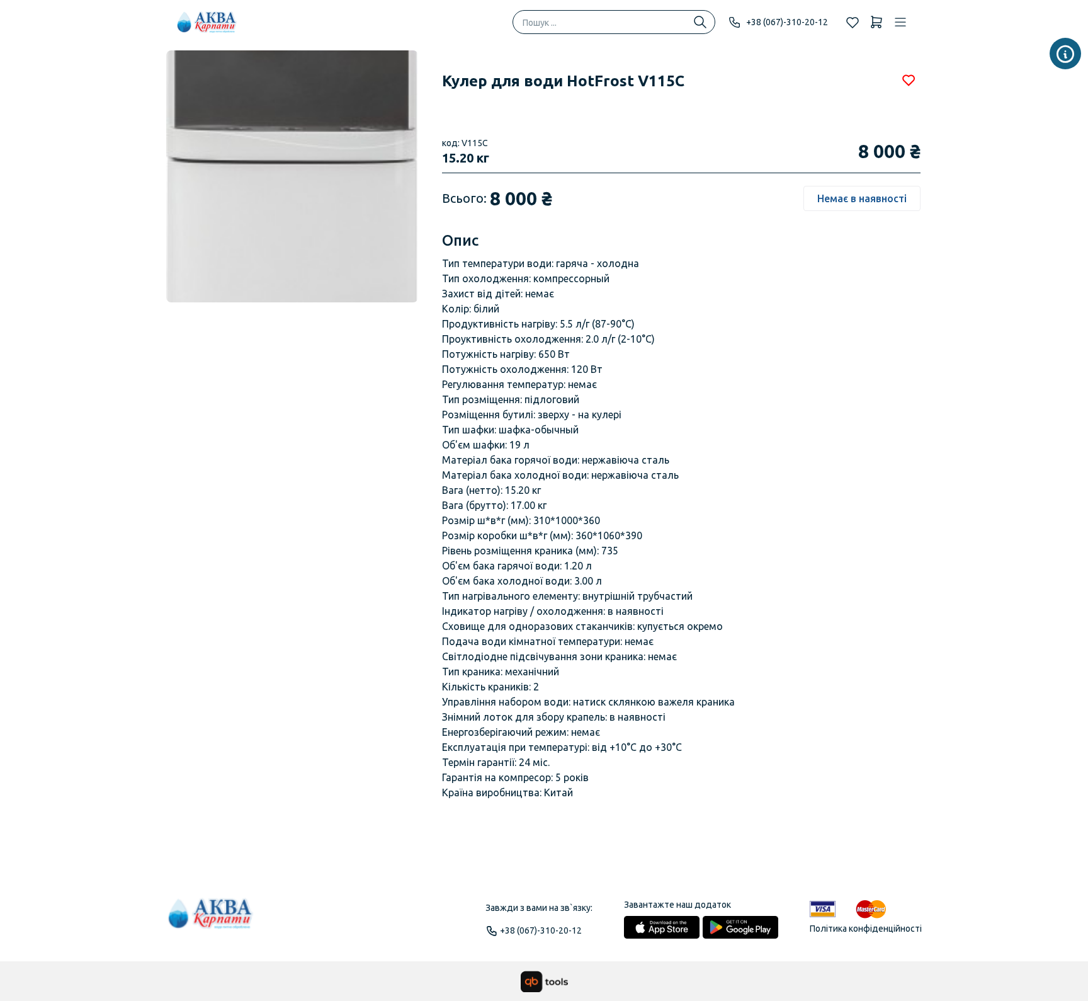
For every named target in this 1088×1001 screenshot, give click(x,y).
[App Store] (662, 927)
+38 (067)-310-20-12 (787, 22)
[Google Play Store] (740, 927)
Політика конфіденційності (866, 929)
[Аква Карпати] (207, 22)
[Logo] (211, 919)
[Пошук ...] (700, 22)
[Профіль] (900, 22)
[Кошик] (876, 22)
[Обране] (852, 22)
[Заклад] (1065, 53)
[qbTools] (544, 981)
